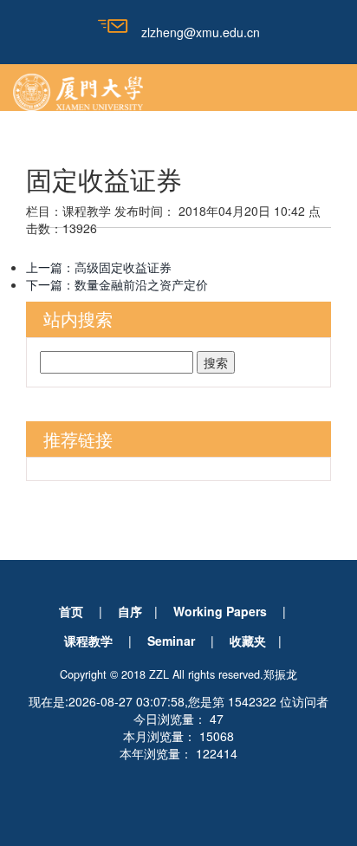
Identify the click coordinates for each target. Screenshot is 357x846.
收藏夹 (248, 640)
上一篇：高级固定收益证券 (99, 267)
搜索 (216, 362)
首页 (71, 611)
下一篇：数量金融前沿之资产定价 (117, 284)
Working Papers (220, 611)
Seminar (171, 640)
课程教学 (88, 640)
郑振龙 (280, 674)
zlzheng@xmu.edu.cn (200, 32)
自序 (130, 611)
